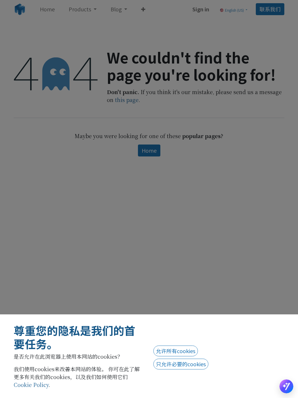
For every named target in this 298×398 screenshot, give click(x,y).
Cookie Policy (31, 384)
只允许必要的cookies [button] (181, 364)
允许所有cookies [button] (175, 351)
